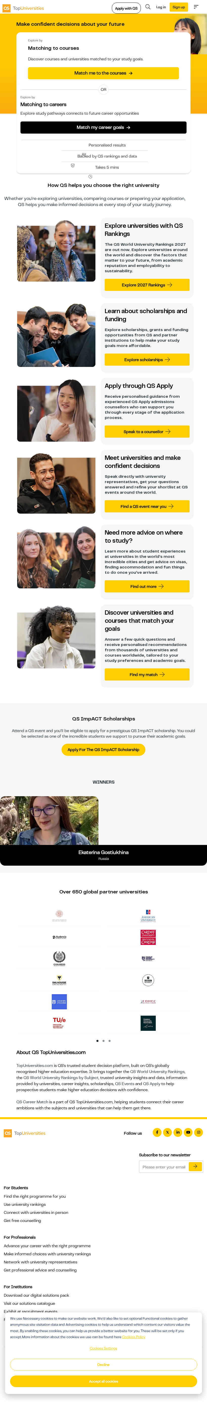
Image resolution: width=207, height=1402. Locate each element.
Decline (103, 1364)
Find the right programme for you (35, 1196)
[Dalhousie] (59, 980)
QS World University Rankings (157, 1071)
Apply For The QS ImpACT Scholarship (103, 749)
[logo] (23, 7)
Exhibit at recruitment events (30, 1311)
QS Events (124, 1083)
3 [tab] (110, 1041)
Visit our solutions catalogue (29, 1303)
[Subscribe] (195, 1166)
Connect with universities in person (36, 1212)
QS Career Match (32, 1102)
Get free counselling (22, 1220)
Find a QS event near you (143, 506)
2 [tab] (103, 1041)
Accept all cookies (103, 1381)
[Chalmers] (59, 958)
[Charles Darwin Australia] (148, 958)
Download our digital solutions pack (36, 1295)
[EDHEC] (148, 1001)
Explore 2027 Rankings (143, 285)
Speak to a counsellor (143, 431)
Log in (161, 7)
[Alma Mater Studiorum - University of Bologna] (59, 915)
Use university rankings (25, 1204)
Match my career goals (103, 127)
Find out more (144, 586)
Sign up (179, 7)
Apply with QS (126, 8)
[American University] (148, 915)
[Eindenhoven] (59, 1022)
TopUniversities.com (34, 1065)
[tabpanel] (105, 971)
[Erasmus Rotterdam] (148, 1022)
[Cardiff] (148, 937)
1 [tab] (97, 1041)
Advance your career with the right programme (47, 1245)
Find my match (144, 674)
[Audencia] (59, 937)
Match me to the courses (103, 73)
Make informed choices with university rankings (47, 1254)
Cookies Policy (133, 1337)
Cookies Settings (103, 1348)
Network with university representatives (40, 1262)
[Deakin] (148, 980)
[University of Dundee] (59, 1001)
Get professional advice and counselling (40, 1270)
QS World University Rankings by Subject (60, 1077)
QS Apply (151, 1083)
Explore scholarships (143, 359)
